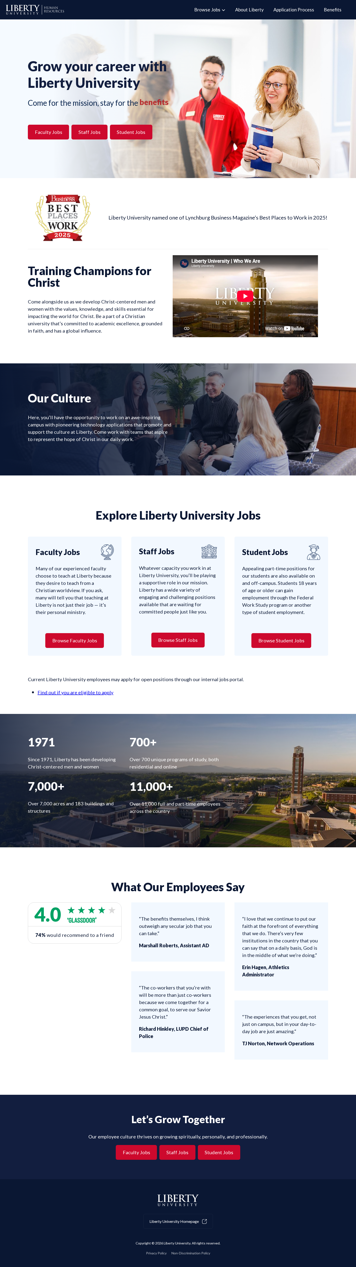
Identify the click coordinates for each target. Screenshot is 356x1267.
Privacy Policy (156, 1253)
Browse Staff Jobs (178, 640)
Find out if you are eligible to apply (75, 692)
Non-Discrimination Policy (190, 1253)
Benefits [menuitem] (332, 9)
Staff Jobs (89, 132)
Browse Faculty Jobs (74, 640)
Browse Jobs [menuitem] (207, 9)
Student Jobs (131, 132)
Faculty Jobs (48, 132)
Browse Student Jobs (281, 640)
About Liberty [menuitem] (249, 9)
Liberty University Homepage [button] (174, 1221)
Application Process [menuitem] (293, 9)
